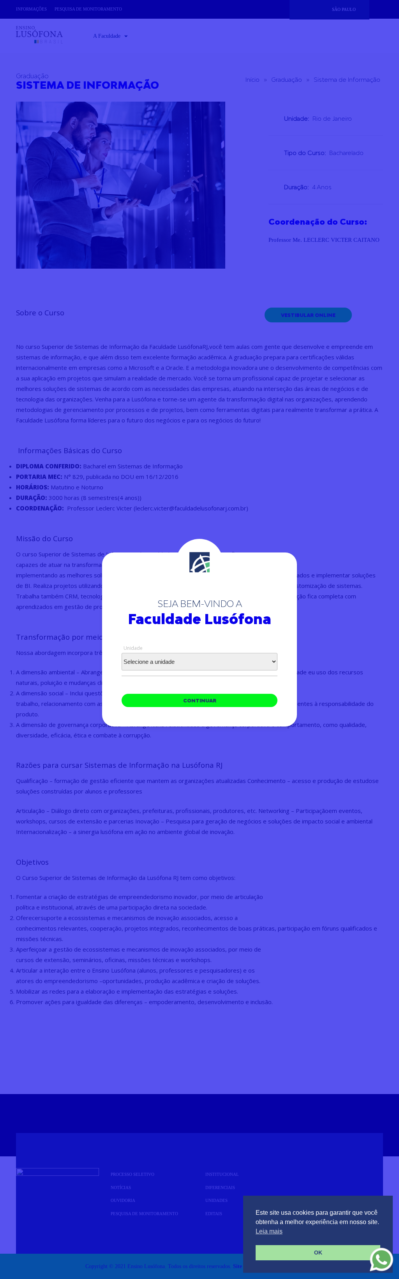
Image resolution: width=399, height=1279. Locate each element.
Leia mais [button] (269, 1231)
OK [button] (318, 1252)
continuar (199, 701)
